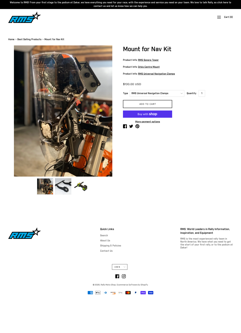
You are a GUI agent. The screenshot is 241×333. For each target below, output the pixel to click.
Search (104, 235)
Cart (228, 17)
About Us (105, 241)
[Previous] (16, 111)
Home (11, 39)
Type (125, 93)
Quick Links (107, 229)
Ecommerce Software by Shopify (132, 285)
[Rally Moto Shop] (125, 127)
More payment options (147, 122)
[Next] (110, 111)
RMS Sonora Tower (148, 60)
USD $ (117, 267)
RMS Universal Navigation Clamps (156, 74)
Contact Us (106, 251)
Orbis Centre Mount (149, 67)
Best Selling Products (29, 39)
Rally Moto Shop (108, 285)
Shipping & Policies (110, 246)
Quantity (191, 93)
